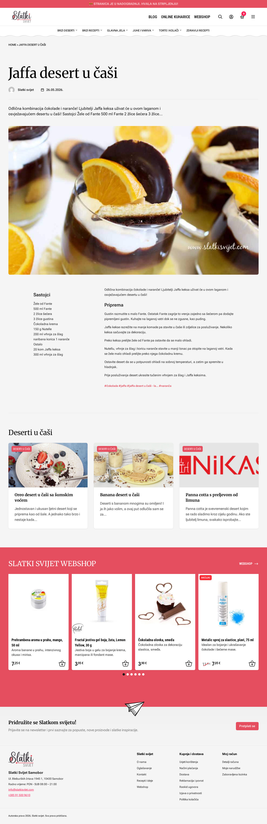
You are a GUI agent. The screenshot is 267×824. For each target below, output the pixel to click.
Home (12, 44)
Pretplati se (247, 726)
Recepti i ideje (145, 780)
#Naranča (165, 385)
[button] (62, 663)
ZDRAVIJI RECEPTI (198, 30)
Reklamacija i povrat (191, 780)
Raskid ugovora (188, 786)
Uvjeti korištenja (188, 761)
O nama (141, 761)
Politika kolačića (189, 799)
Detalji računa (230, 761)
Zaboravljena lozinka (234, 774)
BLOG (153, 16)
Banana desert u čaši (120, 494)
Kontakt (141, 774)
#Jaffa (122, 385)
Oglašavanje (144, 768)
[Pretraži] (220, 16)
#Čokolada (111, 385)
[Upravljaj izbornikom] (253, 16)
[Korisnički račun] (231, 16)
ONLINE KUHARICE (175, 16)
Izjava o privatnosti (190, 793)
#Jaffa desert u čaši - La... (142, 385)
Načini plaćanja (188, 768)
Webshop (202, 16)
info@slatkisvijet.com (21, 789)
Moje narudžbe (231, 768)
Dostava (184, 774)
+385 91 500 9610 (19, 795)
